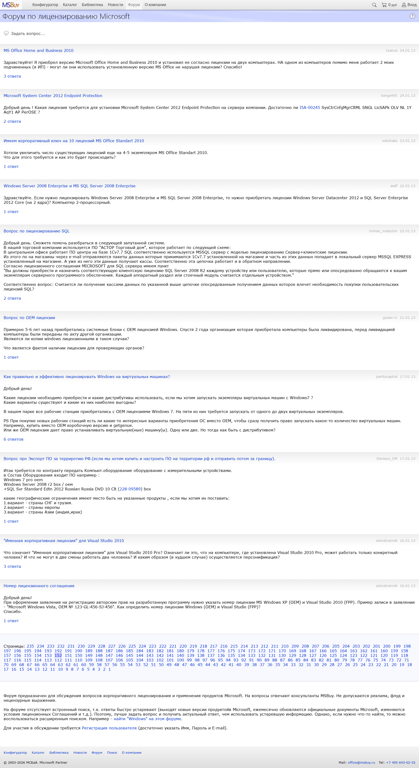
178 (200, 650)
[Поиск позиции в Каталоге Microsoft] (374, 5)
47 (184, 664)
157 (7, 655)
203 (356, 646)
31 (308, 664)
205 (335, 646)
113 (48, 660)
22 (378, 664)
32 (300, 664)
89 (267, 660)
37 (262, 664)
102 (160, 660)
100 (180, 660)
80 (336, 660)
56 (114, 664)
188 (99, 650)
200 (386, 646)
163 (353, 650)
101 (170, 660)
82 (321, 660)
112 (58, 660)
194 (37, 650)
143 (149, 655)
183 (149, 650)
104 (139, 660)
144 (139, 655)
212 (264, 646)
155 (27, 655)
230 (81, 646)
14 (29, 669)
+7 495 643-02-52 (400, 762)
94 (228, 660)
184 (139, 650)
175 (231, 650)
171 (272, 650)
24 (363, 664)
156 (17, 655)
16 (13, 669)
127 (312, 655)
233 (50, 646)
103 (149, 660)
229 (91, 646)
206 (325, 646)
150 (78, 655)
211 (274, 646)
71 (406, 660)
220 (183, 646)
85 (298, 660)
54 (130, 664)
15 (21, 669)
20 (394, 664)
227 (111, 646)
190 (78, 650)
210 (285, 646)
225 (132, 646)
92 (243, 660)
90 (259, 660)
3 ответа (12, 76)
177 (211, 650)
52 (145, 664)
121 (374, 655)
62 (68, 664)
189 (88, 650)
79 (344, 660)
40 (238, 664)
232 (60, 646)
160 (384, 650)
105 (129, 660)
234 (40, 646)
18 (409, 664)
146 (119, 655)
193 (48, 650)
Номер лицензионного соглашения (39, 585)
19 (401, 664)
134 (241, 655)
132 (262, 655)
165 (333, 650)
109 (88, 660)
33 (293, 664)
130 (282, 655)
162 (363, 650)
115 (27, 660)
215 (234, 646)
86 (290, 660)
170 (282, 650)
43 (215, 664)
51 (153, 664)
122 (363, 655)
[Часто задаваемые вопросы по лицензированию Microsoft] (412, 17)
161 (374, 650)
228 (101, 646)
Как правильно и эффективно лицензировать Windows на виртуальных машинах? (87, 376)
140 (180, 655)
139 (190, 655)
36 (269, 664)
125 (333, 655)
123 (353, 655)
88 (274, 660)
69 (13, 664)
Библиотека (92, 5)
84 (305, 660)
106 (119, 660)
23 (370, 664)
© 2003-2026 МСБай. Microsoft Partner (35, 762)
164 (343, 650)
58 (99, 664)
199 (397, 646)
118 (404, 655)
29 (324, 664)
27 (339, 664)
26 (347, 664)
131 (272, 655)
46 (192, 664)
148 (99, 655)
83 (313, 660)
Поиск (112, 752)
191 (68, 650)
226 (122, 646)
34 (285, 664)
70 (6, 664)
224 (142, 646)
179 (190, 650)
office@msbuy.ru (361, 762)
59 (91, 664)
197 (7, 650)
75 (375, 660)
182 (160, 650)
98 (197, 660)
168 (302, 650)
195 (27, 650)
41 (231, 664)
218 (203, 646)
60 (83, 664)
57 (107, 664)
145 (129, 655)
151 (68, 655)
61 (75, 664)
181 (170, 650)
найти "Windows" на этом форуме (147, 718)
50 (161, 664)
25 (355, 664)
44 (207, 664)
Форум (134, 5)
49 (169, 664)
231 (71, 646)
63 (60, 664)
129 (292, 655)
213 (254, 646)
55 (122, 664)
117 (7, 660)
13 (37, 669)
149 (88, 655)
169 (292, 650)
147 (109, 655)
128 (302, 655)
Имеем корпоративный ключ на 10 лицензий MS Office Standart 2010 (74, 140)
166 (323, 650)
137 (211, 655)
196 (17, 650)
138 (200, 655)
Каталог (70, 5)
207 (315, 646)
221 (173, 646)
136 (221, 655)
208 (305, 646)
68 (21, 664)
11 (52, 669)
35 (277, 664)
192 (58, 650)
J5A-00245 (309, 107)
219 (193, 646)
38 (254, 664)
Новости (115, 5)
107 (109, 660)
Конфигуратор (45, 5)
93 (236, 660)
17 (6, 669)
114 (37, 660)
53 (138, 664)
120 (384, 655)
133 (251, 655)
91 (251, 660)
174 (241, 650)
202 (366, 646)
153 (48, 655)
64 (52, 664)
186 (119, 650)
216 (223, 646)
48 (176, 664)
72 (398, 660)
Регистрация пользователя (109, 728)
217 (213, 646)
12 (44, 669)
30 (316, 664)
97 (204, 660)
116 (17, 660)
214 (244, 646)
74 (383, 660)
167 (312, 650)
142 (160, 655)
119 (394, 655)
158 (404, 650)
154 (37, 655)
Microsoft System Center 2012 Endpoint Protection (53, 95)
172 (262, 650)
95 (220, 660)
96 (212, 660)
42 (223, 664)
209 (295, 646)
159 (394, 650)
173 (251, 650)
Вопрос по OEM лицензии (29, 317)
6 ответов (14, 439)
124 (343, 655)
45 (200, 664)
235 (30, 646)
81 (329, 660)
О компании (155, 5)
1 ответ (11, 166)
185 (129, 650)
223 (152, 646)
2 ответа (12, 121)
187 (109, 650)
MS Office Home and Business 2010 (38, 50)
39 (246, 664)
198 (407, 646)
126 (323, 655)
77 (360, 660)
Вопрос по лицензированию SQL (37, 231)
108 (99, 660)
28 (332, 664)
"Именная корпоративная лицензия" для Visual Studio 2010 (64, 540)
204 (346, 646)
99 (189, 660)
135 (231, 655)
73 (391, 660)
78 (352, 660)
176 (221, 650)
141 (170, 655)
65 (44, 664)
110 (78, 660)
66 (37, 664)
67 (29, 664)
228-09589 (130, 489)
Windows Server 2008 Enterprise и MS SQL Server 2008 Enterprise (70, 185)
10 (60, 669)
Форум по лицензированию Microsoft (66, 15)
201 (376, 646)
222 (162, 646)
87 (282, 660)
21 (386, 664)
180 (180, 650)
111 (68, 660)
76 (367, 660)
